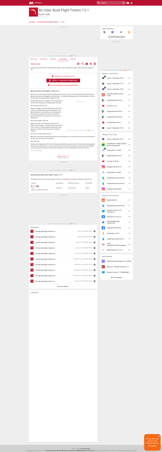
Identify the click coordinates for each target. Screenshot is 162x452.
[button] (78, 64)
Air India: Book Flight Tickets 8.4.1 (45, 248)
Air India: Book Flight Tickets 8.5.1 (45, 242)
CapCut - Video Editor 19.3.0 (115, 128)
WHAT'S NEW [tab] (33, 59)
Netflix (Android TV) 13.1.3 (114, 250)
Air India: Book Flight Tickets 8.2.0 (45, 264)
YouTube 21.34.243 (112, 161)
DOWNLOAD (53, 59)
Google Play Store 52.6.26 (114, 111)
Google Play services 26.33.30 (115, 183)
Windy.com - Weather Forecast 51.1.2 (118, 266)
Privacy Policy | (50, 450)
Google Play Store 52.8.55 (114, 117)
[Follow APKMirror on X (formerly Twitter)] (104, 33)
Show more (62, 157)
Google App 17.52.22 (113, 233)
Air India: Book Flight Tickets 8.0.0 (45, 276)
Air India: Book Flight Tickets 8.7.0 (45, 231)
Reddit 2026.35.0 (112, 200)
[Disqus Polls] (63, 318)
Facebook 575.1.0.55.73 (114, 216)
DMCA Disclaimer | (82, 450)
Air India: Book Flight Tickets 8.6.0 (45, 237)
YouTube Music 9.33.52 (114, 122)
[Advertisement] (63, 41)
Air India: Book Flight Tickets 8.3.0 (45, 259)
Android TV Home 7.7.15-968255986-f (118, 272)
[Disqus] (63, 367)
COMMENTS (73, 59)
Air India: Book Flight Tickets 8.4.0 (45, 253)
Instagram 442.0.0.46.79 (114, 167)
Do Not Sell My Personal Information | (66, 450)
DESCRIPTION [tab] (43, 59)
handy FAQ (66, 179)
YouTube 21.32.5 (112, 106)
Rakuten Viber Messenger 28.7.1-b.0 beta (119, 261)
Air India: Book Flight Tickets (48, 22)
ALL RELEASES (63, 59)
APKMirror (38, 3)
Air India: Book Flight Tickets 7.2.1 (45, 281)
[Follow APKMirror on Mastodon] (112, 33)
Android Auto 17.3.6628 (114, 150)
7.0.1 (34, 186)
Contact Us (91, 450)
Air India (46, 14)
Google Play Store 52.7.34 (114, 100)
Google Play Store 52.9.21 (114, 155)
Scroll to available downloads (64, 80)
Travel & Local (35, 64)
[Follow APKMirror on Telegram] (121, 33)
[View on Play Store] (87, 64)
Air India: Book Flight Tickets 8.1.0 (45, 270)
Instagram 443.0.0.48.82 (114, 189)
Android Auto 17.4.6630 (114, 172)
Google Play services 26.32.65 (115, 205)
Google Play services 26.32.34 (115, 178)
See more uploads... (63, 286)
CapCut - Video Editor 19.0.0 (115, 89)
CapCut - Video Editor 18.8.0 (115, 78)
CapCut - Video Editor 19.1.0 (115, 83)
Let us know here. (85, 448)
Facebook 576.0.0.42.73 (114, 228)
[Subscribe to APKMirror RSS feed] (129, 33)
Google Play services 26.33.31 (115, 239)
